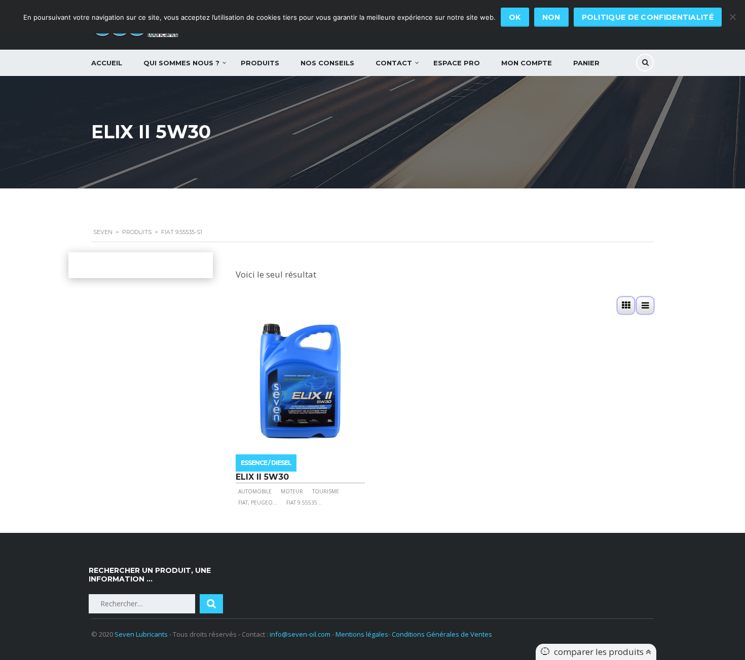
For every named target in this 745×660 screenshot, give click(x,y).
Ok (515, 17)
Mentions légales (362, 634)
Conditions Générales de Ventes (442, 634)
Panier (586, 63)
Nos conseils (327, 63)
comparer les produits (600, 651)
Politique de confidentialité (648, 17)
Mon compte (526, 63)
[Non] (732, 17)
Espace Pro (456, 63)
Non (551, 17)
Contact (394, 63)
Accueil (106, 63)
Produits (260, 63)
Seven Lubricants (141, 634)
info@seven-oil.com (300, 634)
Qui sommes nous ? (181, 63)
